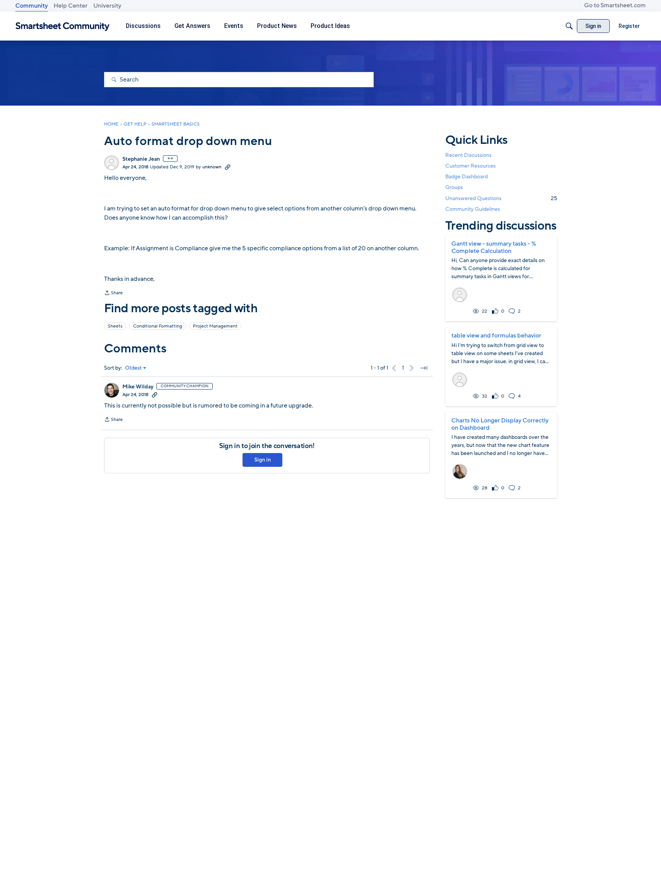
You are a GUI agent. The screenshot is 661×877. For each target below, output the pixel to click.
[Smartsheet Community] (62, 26)
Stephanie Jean (141, 159)
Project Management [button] (215, 326)
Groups (454, 187)
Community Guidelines (472, 209)
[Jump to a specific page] (424, 368)
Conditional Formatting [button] (157, 326)
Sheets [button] (115, 326)
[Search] (569, 26)
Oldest (133, 368)
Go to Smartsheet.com (615, 5)
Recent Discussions (468, 155)
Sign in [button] (262, 459)
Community (31, 6)
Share (113, 293)
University (107, 6)
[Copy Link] (227, 166)
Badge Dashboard (466, 176)
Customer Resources (470, 166)
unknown (211, 167)
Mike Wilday (137, 386)
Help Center (71, 6)
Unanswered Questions (501, 198)
